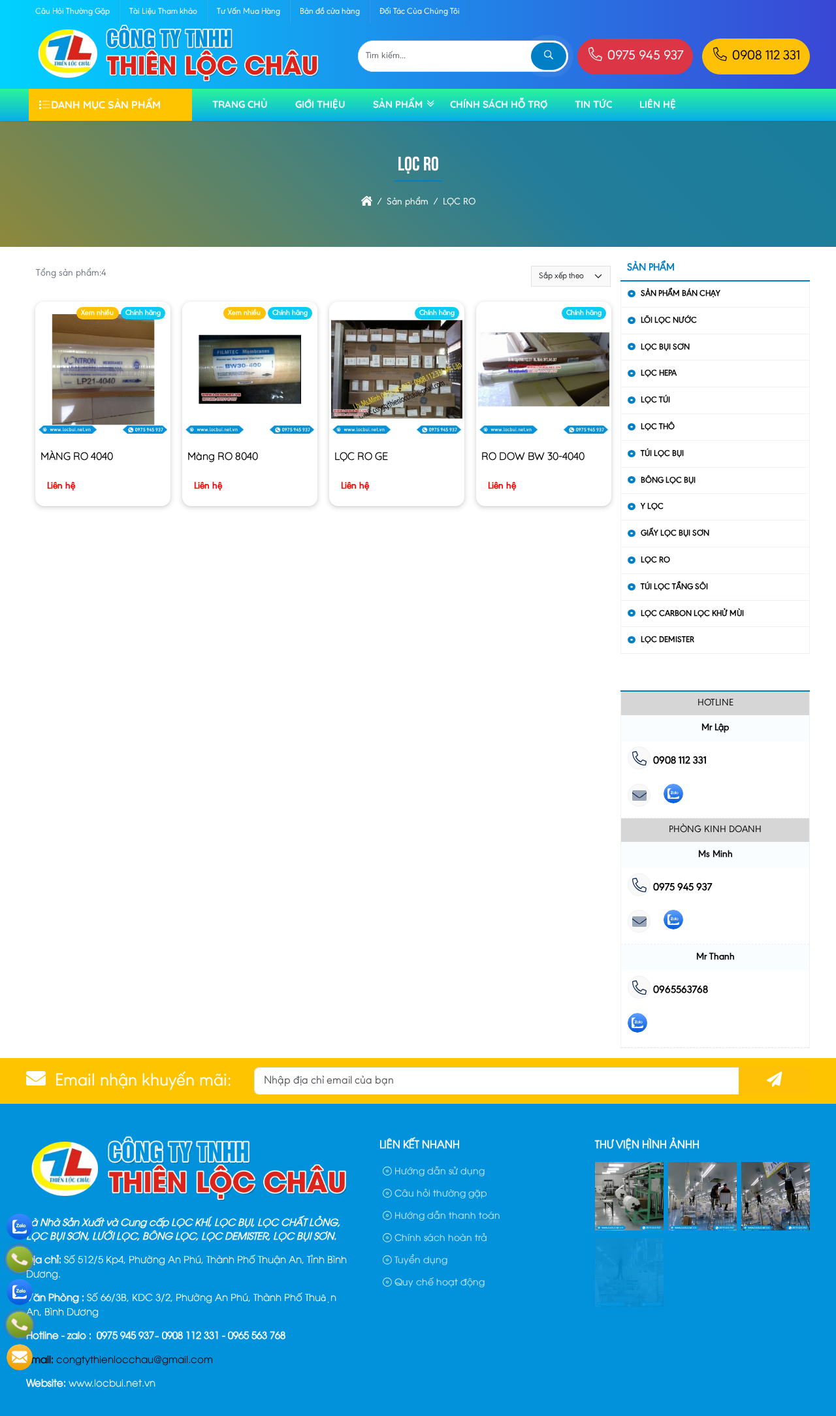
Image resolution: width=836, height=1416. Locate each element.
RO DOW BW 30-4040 (533, 455)
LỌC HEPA (659, 373)
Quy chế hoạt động (438, 1281)
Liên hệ (657, 104)
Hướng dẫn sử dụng (438, 1170)
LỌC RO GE (361, 455)
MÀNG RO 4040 (76, 455)
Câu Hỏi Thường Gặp (72, 11)
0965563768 (679, 990)
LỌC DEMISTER (667, 640)
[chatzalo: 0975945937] (673, 922)
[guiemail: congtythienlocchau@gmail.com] (639, 796)
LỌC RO (655, 560)
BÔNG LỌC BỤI (668, 480)
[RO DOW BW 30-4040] (543, 372)
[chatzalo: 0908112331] (673, 796)
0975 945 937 (643, 56)
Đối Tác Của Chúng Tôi (419, 11)
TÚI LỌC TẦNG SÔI (674, 587)
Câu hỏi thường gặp (439, 1192)
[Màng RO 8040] (249, 372)
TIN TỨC (593, 104)
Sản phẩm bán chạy (680, 293)
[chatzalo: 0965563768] (637, 1025)
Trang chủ (240, 104)
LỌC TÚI (655, 400)
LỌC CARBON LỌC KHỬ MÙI (692, 613)
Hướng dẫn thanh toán (446, 1214)
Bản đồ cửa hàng (330, 11)
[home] (366, 202)
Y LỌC (652, 506)
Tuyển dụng (419, 1259)
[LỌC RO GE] (396, 372)
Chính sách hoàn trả (439, 1237)
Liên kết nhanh (419, 1143)
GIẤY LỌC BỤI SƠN (675, 533)
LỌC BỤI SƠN (665, 347)
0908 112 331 (764, 56)
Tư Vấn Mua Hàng (248, 11)
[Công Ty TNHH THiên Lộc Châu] (178, 81)
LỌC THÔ (658, 427)
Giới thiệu (320, 104)
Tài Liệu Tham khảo (163, 11)
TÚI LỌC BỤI (662, 453)
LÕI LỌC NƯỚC (669, 320)
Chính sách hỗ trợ (498, 104)
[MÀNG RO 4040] (103, 372)
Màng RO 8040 (222, 455)
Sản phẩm (398, 104)
